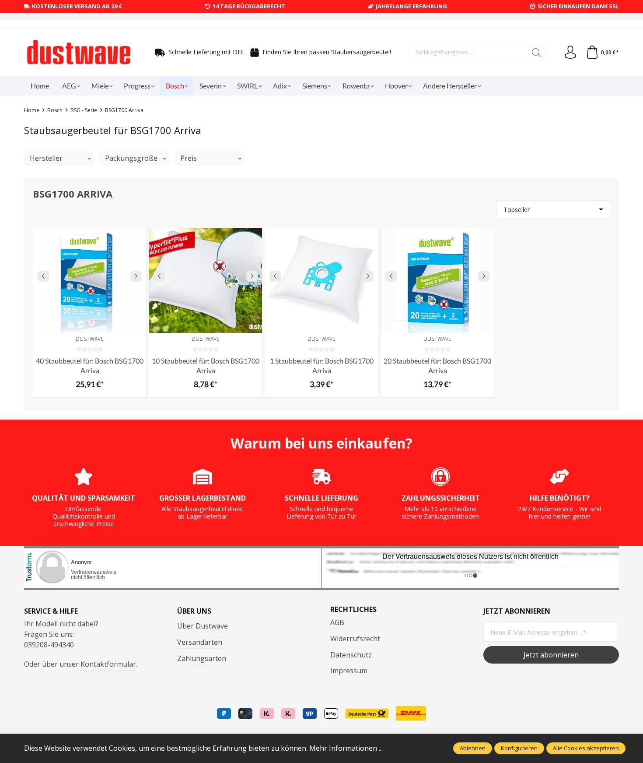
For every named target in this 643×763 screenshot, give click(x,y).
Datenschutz (351, 655)
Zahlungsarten (201, 658)
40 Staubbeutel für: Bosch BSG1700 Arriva (89, 365)
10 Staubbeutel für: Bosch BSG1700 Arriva (205, 365)
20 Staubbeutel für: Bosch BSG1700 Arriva (437, 365)
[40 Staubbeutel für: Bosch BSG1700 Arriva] (89, 280)
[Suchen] (536, 52)
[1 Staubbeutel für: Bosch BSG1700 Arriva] (321, 280)
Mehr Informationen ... (346, 748)
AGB (337, 622)
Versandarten (199, 642)
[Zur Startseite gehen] (78, 52)
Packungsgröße (131, 158)
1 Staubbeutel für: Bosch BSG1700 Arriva (322, 365)
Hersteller (46, 158)
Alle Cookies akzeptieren (586, 748)
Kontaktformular (108, 664)
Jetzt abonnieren (551, 655)
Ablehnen (473, 748)
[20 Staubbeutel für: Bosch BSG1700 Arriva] (437, 280)
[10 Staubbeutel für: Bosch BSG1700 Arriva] (205, 280)
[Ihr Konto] (570, 53)
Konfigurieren (519, 748)
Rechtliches (353, 609)
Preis (188, 158)
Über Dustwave (202, 626)
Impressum (348, 670)
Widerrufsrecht (355, 638)
